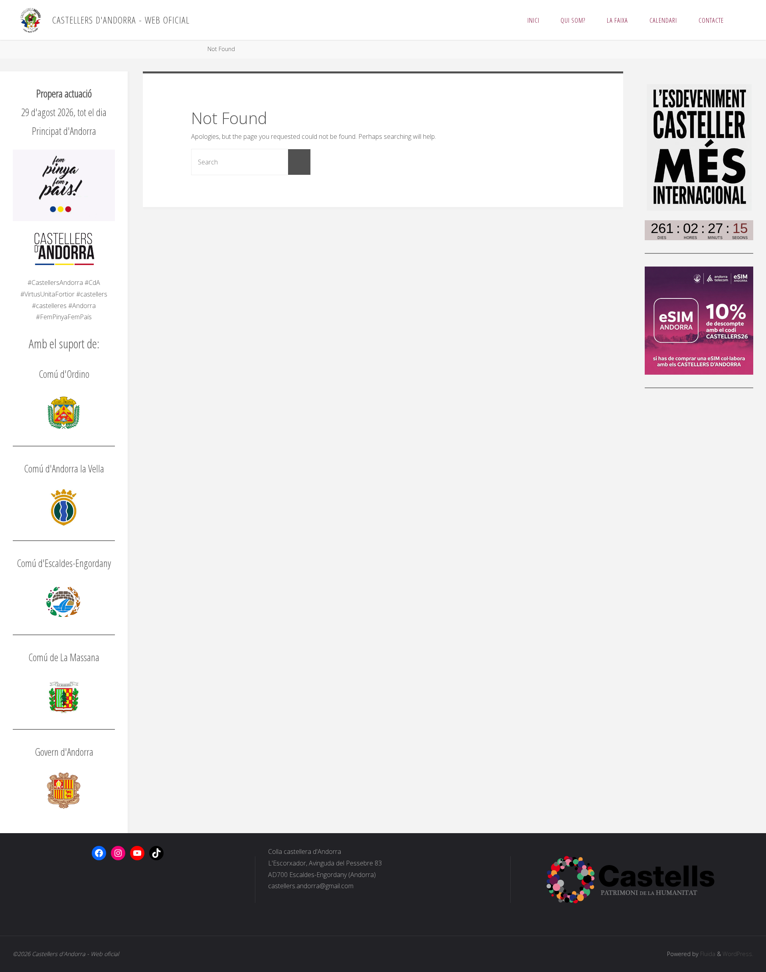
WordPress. (738, 954)
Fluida (707, 954)
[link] (742, 20)
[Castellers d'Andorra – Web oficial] (30, 20)
